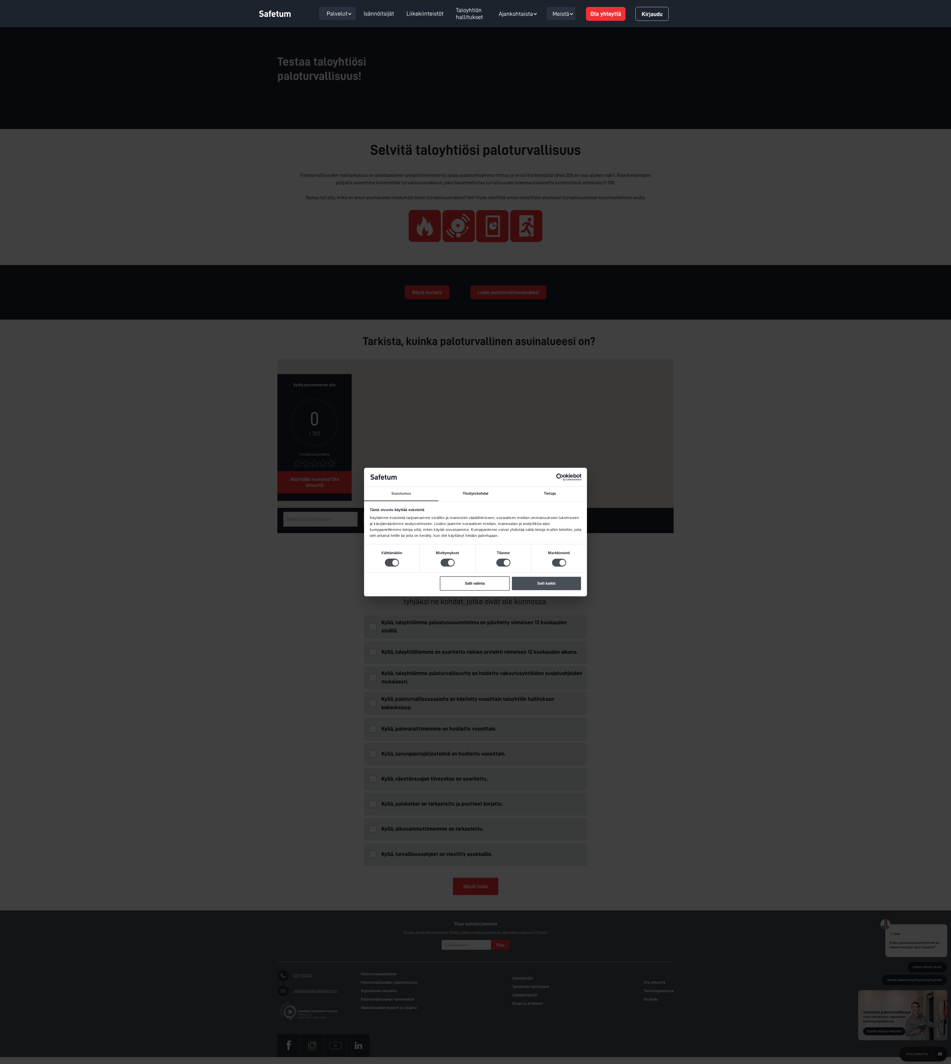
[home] (278, 14)
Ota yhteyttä (605, 14)
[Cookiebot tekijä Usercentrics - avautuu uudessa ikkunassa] (559, 477)
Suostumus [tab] (401, 493)
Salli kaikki (546, 583)
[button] (339, 14)
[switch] (448, 563)
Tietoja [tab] (550, 493)
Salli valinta (475, 583)
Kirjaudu (652, 14)
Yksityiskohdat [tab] (475, 493)
